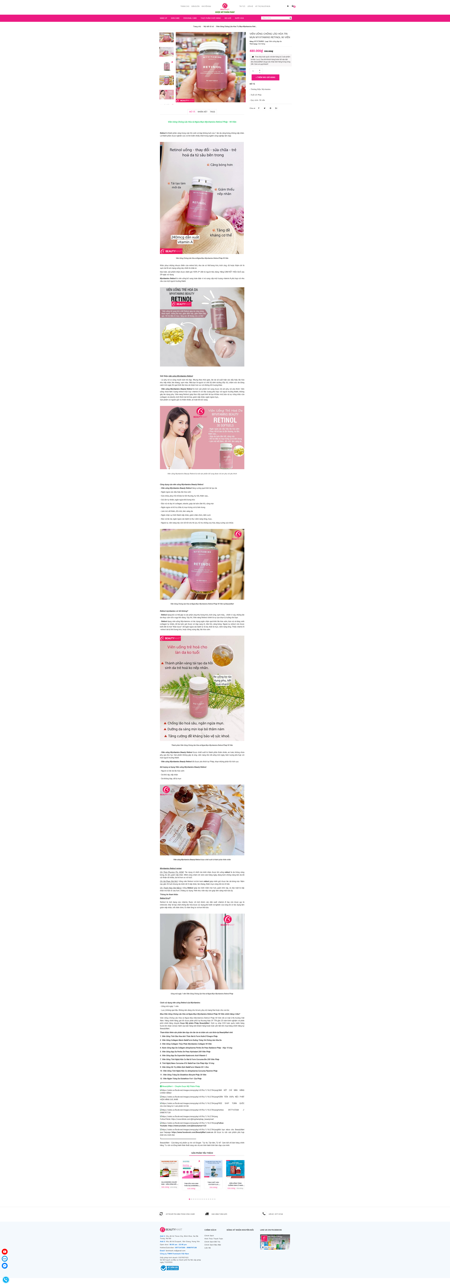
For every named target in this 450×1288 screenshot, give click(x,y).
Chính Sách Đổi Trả (212, 1242)
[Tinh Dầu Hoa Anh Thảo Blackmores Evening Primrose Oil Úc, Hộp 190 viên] (191, 1169)
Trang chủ (184, 6)
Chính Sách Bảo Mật (212, 1245)
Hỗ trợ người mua (262, 6)
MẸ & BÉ (228, 18)
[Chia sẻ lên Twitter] (264, 108)
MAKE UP (163, 18)
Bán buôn (195, 6)
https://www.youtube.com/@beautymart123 (187, 1126)
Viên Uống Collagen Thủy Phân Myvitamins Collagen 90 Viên (187, 1044)
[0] (293, 6)
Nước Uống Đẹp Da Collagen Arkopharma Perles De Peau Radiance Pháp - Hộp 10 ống (197, 1048)
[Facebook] (5, 1266)
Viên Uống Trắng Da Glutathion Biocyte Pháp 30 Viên (184, 1075)
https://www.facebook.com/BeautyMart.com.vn (192, 1132)
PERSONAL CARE (190, 18)
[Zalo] (5, 1259)
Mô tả (192, 112)
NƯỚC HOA (239, 18)
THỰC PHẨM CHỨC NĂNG (211, 18)
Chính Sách (209, 1236)
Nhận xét (202, 112)
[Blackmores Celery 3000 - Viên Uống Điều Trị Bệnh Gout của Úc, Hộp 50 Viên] (169, 1168)
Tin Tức (242, 6)
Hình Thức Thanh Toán (213, 1239)
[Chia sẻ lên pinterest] (270, 108)
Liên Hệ (250, 6)
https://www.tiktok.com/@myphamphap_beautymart (192, 1119)
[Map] (5, 1252)
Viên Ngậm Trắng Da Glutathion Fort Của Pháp (182, 1078)
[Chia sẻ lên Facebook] (258, 108)
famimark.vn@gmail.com (176, 1251)
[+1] (276, 108)
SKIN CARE (175, 18)
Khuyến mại (206, 6)
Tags (212, 112)
